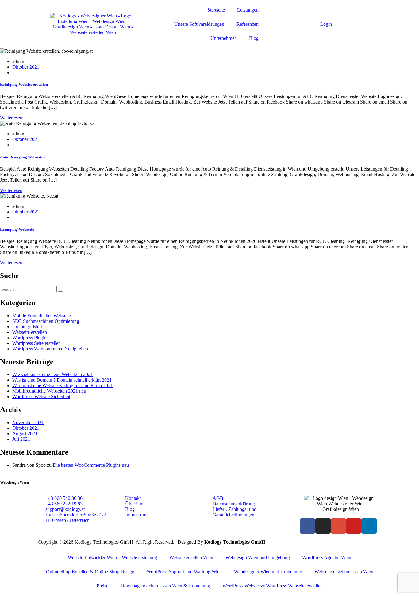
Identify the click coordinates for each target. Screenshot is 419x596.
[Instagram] (323, 526)
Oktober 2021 (25, 67)
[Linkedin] (369, 526)
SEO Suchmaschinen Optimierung (45, 321)
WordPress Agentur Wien (326, 557)
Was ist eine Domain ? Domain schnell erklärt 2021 (62, 380)
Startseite (216, 10)
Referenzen (247, 24)
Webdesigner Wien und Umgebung (268, 571)
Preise (102, 585)
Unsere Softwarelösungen (199, 24)
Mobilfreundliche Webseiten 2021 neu (49, 391)
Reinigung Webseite (17, 229)
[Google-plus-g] (338, 526)
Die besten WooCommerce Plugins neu (91, 465)
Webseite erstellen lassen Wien (343, 571)
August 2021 (24, 433)
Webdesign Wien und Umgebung (257, 557)
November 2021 (28, 422)
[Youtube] (353, 526)
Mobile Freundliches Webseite (41, 315)
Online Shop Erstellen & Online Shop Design (90, 571)
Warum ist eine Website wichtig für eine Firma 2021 (62, 385)
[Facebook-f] (307, 526)
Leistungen (248, 10)
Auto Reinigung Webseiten (22, 157)
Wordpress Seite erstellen (36, 343)
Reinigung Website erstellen (24, 84)
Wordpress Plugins (30, 337)
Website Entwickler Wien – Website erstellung (112, 557)
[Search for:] (29, 289)
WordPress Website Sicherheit (41, 396)
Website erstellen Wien (191, 557)
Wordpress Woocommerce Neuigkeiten (50, 348)
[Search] (60, 291)
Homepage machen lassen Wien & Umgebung (165, 585)
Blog (254, 38)
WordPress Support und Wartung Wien (184, 571)
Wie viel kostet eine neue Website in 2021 (52, 374)
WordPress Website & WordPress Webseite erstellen (272, 585)
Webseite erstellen (29, 332)
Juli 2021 (21, 439)
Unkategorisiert (27, 326)
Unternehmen (223, 38)
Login (326, 24)
